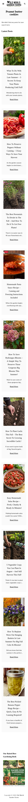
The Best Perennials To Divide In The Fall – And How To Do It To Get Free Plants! (14, 221)
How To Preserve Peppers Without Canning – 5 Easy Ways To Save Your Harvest (14, 151)
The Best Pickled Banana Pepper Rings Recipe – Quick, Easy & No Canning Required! (14, 708)
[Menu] (3, 4)
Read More (14, 100)
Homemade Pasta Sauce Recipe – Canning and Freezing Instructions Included (14, 291)
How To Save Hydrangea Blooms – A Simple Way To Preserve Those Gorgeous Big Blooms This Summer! (14, 364)
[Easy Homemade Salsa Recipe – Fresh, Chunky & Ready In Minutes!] (14, 478)
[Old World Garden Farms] (14, 3)
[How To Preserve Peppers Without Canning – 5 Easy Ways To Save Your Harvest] (14, 124)
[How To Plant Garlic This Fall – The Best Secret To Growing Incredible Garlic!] (14, 411)
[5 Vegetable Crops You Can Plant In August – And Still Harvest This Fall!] (14, 545)
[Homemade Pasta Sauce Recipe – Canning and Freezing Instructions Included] (14, 264)
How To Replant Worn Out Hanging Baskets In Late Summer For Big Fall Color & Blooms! (14, 638)
